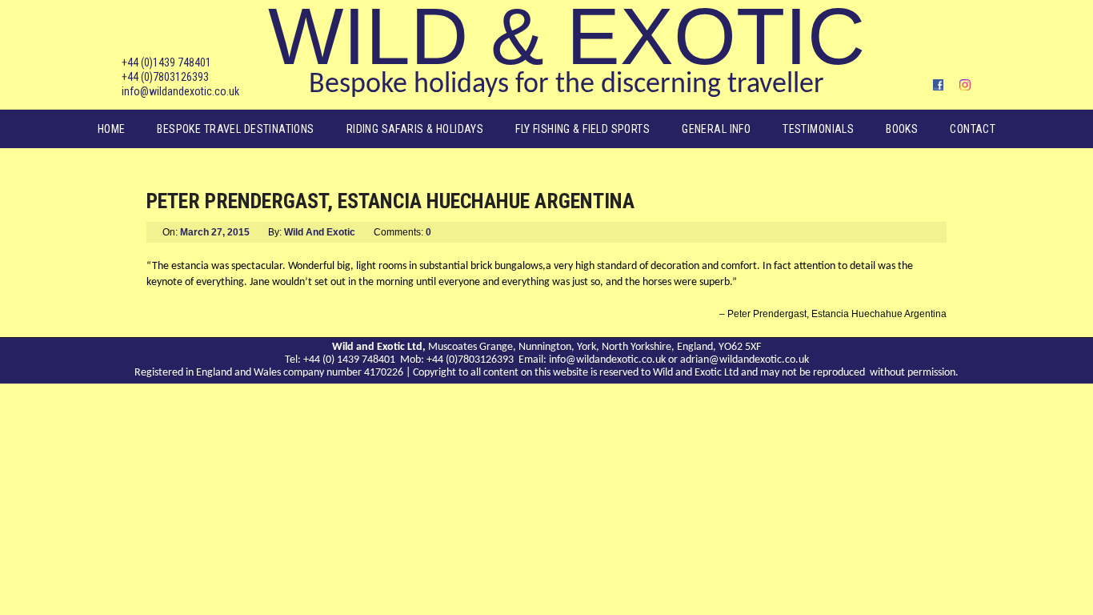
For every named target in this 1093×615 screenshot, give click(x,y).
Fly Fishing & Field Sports (582, 129)
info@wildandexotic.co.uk (180, 91)
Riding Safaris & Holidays (415, 129)
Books (902, 129)
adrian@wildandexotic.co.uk (744, 360)
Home (112, 129)
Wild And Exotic (319, 232)
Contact (972, 129)
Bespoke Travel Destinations (235, 129)
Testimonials (818, 129)
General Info (716, 129)
